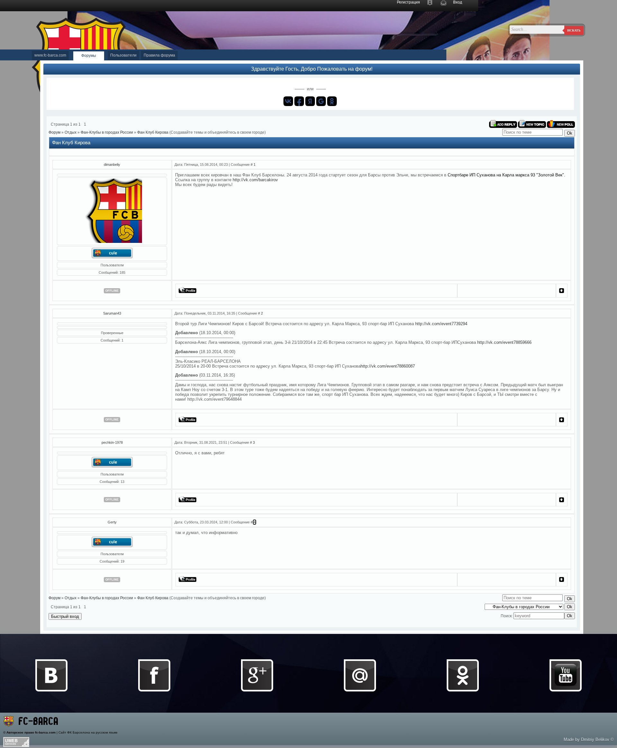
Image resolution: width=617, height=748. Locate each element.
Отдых (70, 132)
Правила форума (159, 55)
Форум (54, 132)
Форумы (88, 55)
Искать (574, 30)
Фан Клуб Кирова (152, 132)
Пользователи (123, 55)
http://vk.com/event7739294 (441, 323)
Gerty (112, 522)
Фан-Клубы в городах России (107, 132)
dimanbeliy (112, 164)
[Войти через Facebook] (299, 101)
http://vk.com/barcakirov (255, 179)
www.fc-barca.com (50, 55)
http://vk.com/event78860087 (388, 366)
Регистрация (408, 2)
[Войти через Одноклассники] (332, 101)
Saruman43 (112, 313)
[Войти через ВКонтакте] (288, 101)
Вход (457, 2)
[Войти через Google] (321, 101)
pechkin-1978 (112, 442)
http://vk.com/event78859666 (504, 342)
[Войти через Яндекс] (310, 101)
